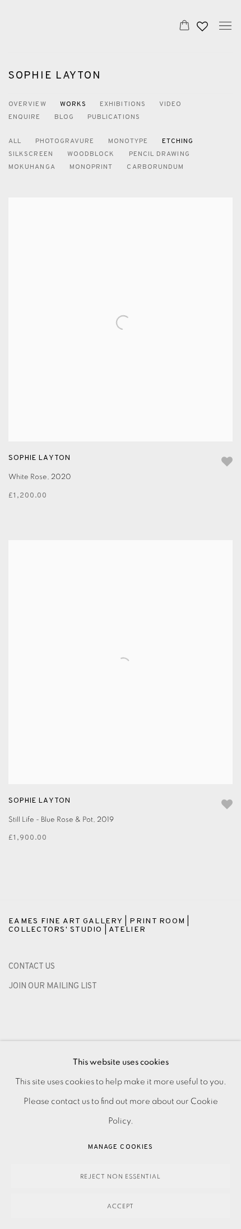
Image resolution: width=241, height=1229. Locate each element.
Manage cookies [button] (120, 1147)
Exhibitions (123, 104)
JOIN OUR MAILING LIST (52, 986)
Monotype (128, 141)
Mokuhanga (31, 167)
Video (170, 104)
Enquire (24, 117)
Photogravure (64, 141)
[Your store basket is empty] (184, 26)
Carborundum (155, 167)
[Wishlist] (203, 23)
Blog (64, 117)
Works (73, 104)
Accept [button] (120, 1206)
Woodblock (91, 154)
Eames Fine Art (81, 26)
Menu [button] (224, 26)
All (14, 141)
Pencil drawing (159, 154)
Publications (113, 117)
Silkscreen (30, 154)
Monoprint (91, 167)
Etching (178, 141)
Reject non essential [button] (120, 1176)
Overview (27, 104)
